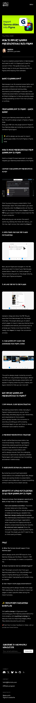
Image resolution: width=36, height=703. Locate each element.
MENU (31, 4)
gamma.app (8, 139)
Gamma (12, 117)
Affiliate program (9, 686)
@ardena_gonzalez (13, 51)
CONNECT (5, 669)
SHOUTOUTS (6, 692)
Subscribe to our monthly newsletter (15, 646)
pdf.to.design (12, 120)
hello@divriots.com (10, 682)
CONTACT (5, 679)
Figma (19, 63)
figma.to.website (9, 697)
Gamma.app (29, 61)
